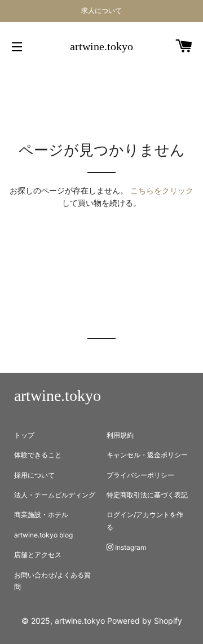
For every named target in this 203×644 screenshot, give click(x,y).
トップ (24, 435)
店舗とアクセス (37, 554)
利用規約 (120, 435)
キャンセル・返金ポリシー (147, 455)
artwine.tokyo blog (43, 535)
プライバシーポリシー (140, 475)
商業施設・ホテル (41, 514)
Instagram (129, 547)
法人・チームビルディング (54, 495)
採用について (34, 475)
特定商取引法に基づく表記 (147, 495)
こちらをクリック (161, 190)
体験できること (37, 455)
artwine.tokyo (101, 46)
